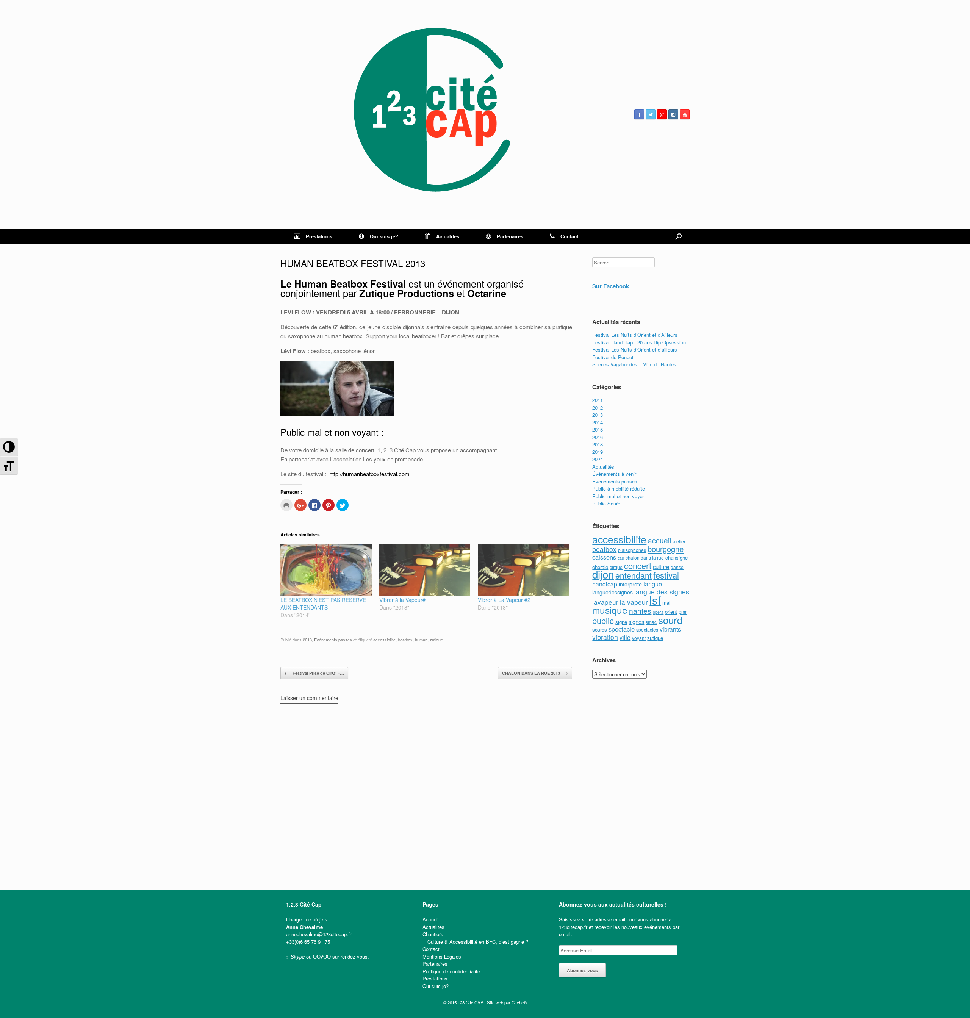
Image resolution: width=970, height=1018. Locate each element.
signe (621, 621)
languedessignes (612, 592)
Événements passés (333, 639)
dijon (603, 574)
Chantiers (432, 934)
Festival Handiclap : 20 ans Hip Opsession (639, 342)
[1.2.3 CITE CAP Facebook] (639, 114)
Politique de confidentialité (451, 971)
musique (609, 609)
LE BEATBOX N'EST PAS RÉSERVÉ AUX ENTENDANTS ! (323, 603)
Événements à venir (614, 473)
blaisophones (632, 550)
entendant (633, 575)
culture (661, 567)
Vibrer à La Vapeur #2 (504, 600)
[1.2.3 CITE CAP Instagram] (673, 114)
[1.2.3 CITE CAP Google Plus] (662, 114)
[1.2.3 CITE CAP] (432, 114)
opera (658, 612)
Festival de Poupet (613, 357)
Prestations (319, 236)
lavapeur (605, 602)
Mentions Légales (441, 956)
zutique (436, 639)
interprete (630, 584)
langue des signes (661, 591)
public (603, 620)
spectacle (622, 628)
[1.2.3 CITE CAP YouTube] (685, 114)
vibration (605, 637)
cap (621, 558)
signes (636, 621)
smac (651, 622)
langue (652, 583)
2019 (597, 451)
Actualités (447, 236)
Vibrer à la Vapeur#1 (404, 600)
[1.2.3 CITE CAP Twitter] (651, 114)
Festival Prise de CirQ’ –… (314, 673)
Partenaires (510, 236)
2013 (307, 639)
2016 (597, 437)
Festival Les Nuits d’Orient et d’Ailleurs (634, 334)
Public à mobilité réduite (618, 488)
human (421, 639)
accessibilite (384, 639)
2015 (597, 429)
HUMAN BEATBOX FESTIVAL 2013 (352, 263)
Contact (569, 236)
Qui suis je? (384, 236)
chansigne (676, 557)
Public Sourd (606, 503)
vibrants (670, 629)
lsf (655, 600)
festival (666, 575)
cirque (616, 567)
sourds (599, 629)
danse (677, 567)
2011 (597, 399)
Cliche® (519, 1002)
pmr (683, 611)
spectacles (647, 629)
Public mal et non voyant (619, 496)
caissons (604, 556)
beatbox (405, 639)
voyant (639, 638)
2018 (597, 444)
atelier (679, 541)
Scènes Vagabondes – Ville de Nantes (634, 364)
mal (666, 602)
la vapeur (634, 602)
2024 (597, 459)
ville (625, 637)
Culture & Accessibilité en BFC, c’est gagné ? (477, 941)
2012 (597, 407)
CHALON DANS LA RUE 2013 (535, 673)
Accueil (430, 919)
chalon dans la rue (645, 557)
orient (671, 611)
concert (637, 565)
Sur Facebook (610, 286)
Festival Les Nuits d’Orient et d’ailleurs (634, 349)
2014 (597, 422)
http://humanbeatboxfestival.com (369, 474)
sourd (670, 620)
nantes (640, 610)
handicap (604, 584)
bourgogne (666, 548)
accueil (659, 540)
